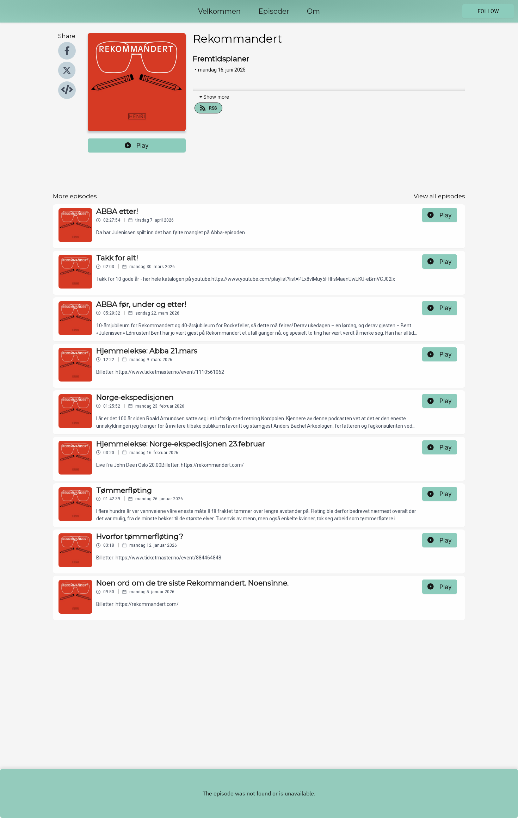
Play (142, 145)
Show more (216, 97)
